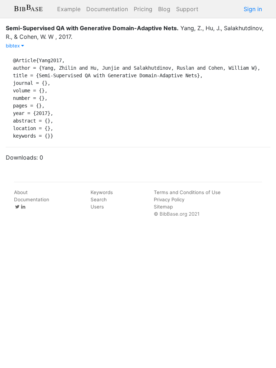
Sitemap (163, 207)
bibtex (13, 46)
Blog (164, 9)
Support (187, 9)
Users (97, 207)
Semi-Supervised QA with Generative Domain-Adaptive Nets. (92, 28)
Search (99, 199)
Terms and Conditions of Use (187, 192)
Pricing (143, 9)
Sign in (253, 9)
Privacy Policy (169, 199)
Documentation (107, 9)
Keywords (102, 192)
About (21, 192)
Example (68, 9)
